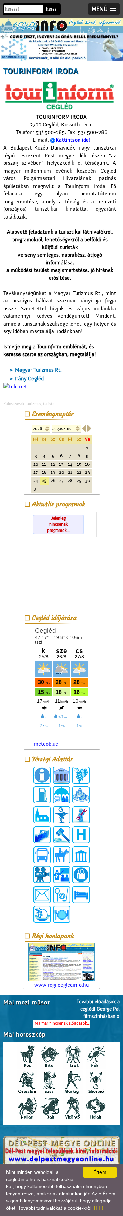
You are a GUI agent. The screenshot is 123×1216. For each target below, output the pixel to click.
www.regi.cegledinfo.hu (61, 985)
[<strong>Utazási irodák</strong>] (42, 914)
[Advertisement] (61, 577)
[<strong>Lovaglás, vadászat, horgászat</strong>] (61, 854)
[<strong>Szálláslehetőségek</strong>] (81, 894)
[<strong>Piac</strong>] (81, 874)
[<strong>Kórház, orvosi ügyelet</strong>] (81, 834)
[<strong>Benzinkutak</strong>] (42, 794)
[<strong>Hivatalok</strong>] (42, 834)
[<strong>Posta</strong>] (42, 894)
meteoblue (46, 744)
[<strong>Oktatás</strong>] (61, 874)
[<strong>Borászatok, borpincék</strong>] (81, 775)
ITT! (98, 1208)
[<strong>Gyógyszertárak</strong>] (61, 814)
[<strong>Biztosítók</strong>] (61, 794)
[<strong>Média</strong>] (42, 874)
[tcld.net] (15, 387)
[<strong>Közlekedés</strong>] (42, 854)
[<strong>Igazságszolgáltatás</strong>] (61, 834)
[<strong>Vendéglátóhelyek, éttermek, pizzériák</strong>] (61, 914)
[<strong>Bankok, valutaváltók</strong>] (61, 775)
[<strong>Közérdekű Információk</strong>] (42, 775)
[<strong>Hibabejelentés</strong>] (81, 814)
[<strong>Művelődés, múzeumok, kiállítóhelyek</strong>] (81, 854)
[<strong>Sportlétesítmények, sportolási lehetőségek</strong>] (61, 894)
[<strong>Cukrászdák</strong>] (81, 794)
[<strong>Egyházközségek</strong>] (42, 814)
